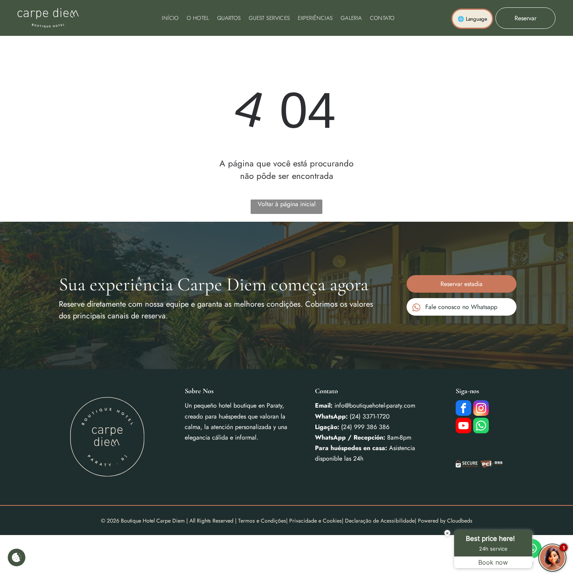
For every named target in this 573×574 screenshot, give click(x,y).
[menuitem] (170, 18)
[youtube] (463, 426)
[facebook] (463, 409)
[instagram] (481, 409)
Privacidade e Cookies (315, 521)
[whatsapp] (481, 426)
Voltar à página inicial (287, 204)
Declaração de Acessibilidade (380, 521)
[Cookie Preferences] (16, 557)
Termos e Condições (262, 521)
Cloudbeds (459, 521)
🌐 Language (472, 19)
